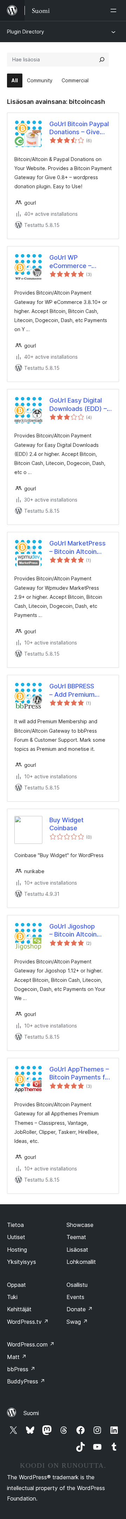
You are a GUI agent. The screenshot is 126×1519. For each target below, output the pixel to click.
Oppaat (16, 1284)
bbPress (21, 1369)
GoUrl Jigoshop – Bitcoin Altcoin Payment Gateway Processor (76, 931)
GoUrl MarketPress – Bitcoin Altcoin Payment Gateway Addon (77, 548)
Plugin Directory (25, 32)
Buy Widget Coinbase (66, 824)
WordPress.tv (28, 1321)
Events (75, 1296)
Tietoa (15, 1224)
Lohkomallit (81, 1261)
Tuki (12, 1296)
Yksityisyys (21, 1261)
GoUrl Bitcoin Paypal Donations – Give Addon (79, 128)
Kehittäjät (19, 1309)
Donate (79, 1309)
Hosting (17, 1249)
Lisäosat (77, 1249)
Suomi (31, 1413)
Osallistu (77, 1284)
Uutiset (16, 1237)
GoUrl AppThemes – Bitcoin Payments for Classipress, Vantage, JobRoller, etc (80, 1074)
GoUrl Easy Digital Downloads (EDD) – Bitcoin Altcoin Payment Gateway (78, 405)
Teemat (76, 1237)
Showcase (79, 1224)
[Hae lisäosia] (102, 60)
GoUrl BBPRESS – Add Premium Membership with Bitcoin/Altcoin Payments (75, 690)
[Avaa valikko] (115, 10)
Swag (77, 1321)
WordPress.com (31, 1344)
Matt (17, 1356)
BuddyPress (26, 1381)
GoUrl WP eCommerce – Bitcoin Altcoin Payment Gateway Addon (76, 262)
